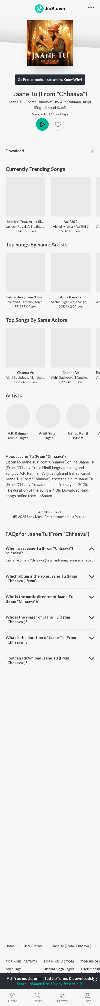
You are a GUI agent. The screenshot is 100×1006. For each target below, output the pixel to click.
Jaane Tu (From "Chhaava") (31, 102)
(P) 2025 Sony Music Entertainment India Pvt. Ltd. (50, 517)
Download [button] (15, 150)
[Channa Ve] (25, 348)
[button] (58, 124)
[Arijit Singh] (48, 416)
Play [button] (42, 124)
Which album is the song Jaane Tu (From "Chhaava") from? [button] (41, 578)
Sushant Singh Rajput (58, 969)
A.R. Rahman (70, 102)
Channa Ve (25, 373)
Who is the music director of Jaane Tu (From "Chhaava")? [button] (39, 598)
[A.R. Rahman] (18, 416)
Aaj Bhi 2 (71, 222)
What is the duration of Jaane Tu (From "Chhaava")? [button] (41, 639)
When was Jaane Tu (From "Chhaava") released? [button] (39, 550)
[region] (50, 945)
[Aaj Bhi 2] (71, 197)
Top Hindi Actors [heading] (59, 961)
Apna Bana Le (71, 297)
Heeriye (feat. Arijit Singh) (25, 222)
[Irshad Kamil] (78, 416)
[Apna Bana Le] (71, 272)
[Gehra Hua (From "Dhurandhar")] (25, 272)
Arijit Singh (48, 433)
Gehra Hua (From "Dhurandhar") (25, 297)
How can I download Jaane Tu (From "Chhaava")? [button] (37, 660)
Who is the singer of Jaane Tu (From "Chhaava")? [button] (38, 619)
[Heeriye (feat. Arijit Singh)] (25, 197)
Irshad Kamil (55, 107)
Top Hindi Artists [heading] (21, 961)
